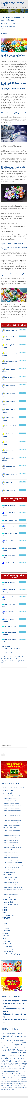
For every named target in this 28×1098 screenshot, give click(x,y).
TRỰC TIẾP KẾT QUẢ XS (11, 905)
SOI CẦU (5, 933)
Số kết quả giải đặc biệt (5, 1081)
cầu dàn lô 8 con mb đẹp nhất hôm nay (15, 1021)
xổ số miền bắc (22, 1087)
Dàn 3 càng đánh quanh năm (6, 1042)
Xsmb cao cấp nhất (9, 828)
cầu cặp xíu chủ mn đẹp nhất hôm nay (11, 879)
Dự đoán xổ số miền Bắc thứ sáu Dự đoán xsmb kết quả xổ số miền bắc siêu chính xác (14, 1063)
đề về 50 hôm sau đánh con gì (7, 1089)
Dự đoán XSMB (11, 1050)
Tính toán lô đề (8, 902)
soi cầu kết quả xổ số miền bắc (9, 1076)
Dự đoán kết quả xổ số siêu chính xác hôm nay (13, 1047)
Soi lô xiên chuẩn (13, 1079)
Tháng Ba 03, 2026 (10, 23)
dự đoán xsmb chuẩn (22, 1050)
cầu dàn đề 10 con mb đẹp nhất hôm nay (13, 1004)
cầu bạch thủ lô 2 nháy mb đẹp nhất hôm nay (13, 795)
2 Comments (5, 33)
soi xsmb (19, 1079)
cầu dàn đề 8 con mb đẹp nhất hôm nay (12, 817)
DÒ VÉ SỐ (6, 936)
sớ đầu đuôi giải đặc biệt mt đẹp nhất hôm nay (13, 864)
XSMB (5, 907)
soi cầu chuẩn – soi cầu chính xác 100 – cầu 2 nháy (14, 789)
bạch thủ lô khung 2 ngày (11, 954)
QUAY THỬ (6, 941)
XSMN (5, 910)
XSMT (5, 913)
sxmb (24, 1080)
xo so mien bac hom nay (16, 1083)
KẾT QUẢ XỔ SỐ (8, 915)
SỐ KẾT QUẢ (7, 944)
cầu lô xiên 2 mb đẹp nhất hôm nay (15, 1001)
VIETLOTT (6, 918)
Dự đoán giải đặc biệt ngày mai (7, 1045)
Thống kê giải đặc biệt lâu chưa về (17, 1081)
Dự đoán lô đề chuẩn (10, 26)
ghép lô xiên (21, 1065)
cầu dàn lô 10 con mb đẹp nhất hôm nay (12, 822)
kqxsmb (21, 1066)
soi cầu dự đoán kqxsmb (11, 1071)
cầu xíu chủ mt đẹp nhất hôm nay (11, 869)
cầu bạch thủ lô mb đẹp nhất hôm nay (14, 1015)
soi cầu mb (21, 1076)
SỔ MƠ (5, 938)
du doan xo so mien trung (16, 1041)
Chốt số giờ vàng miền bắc (8, 1033)
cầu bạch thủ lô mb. (11, 330)
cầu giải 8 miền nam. (11, 520)
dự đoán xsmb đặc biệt (10, 1055)
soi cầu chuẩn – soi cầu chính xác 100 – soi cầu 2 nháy (12, 3)
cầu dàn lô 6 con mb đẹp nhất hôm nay (12, 832)
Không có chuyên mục (14, 1066)
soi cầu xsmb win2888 (18, 1077)
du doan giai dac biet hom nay (19, 1038)
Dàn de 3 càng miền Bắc (16, 1042)
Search (3, 755)
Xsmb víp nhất (7, 793)
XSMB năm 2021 (8, 1087)
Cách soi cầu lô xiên (10, 1038)
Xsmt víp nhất (7, 850)
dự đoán (24, 1042)
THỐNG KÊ (6, 930)
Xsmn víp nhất (7, 875)
